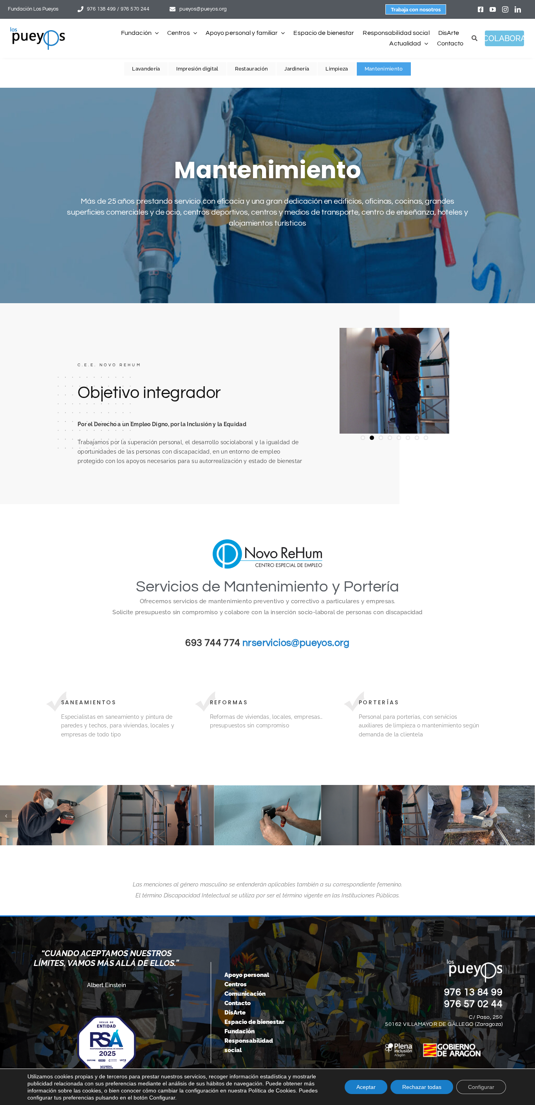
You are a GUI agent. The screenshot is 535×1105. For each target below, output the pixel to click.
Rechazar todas (421, 1087)
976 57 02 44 (473, 1004)
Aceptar (366, 1087)
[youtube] (493, 9)
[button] (6, 816)
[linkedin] (518, 9)
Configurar (481, 1087)
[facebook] (480, 9)
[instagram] (505, 9)
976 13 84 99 (473, 992)
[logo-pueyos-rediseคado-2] (37, 29)
